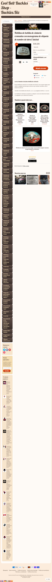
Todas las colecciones (25, 16)
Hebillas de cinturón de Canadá (6, 54)
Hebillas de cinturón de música (6, 165)
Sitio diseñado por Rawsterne (26, 576)
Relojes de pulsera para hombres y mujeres (6, 295)
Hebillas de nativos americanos (6, 171)
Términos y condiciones (20, 572)
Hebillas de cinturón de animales (6, 35)
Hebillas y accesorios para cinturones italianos (5, 240)
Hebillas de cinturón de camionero (6, 210)
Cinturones (6, 266)
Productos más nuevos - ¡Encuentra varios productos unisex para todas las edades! (6, 201)
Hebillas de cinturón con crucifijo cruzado (6, 68)
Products (20, 20)
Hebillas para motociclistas (6, 159)
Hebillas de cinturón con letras (6, 146)
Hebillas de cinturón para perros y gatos (6, 81)
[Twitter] (4, 350)
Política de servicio (32, 572)
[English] (1, 581)
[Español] (12, 581)
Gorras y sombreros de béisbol (6, 275)
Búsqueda (5, 570)
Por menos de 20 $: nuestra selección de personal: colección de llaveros (6, 323)
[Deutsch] (5, 581)
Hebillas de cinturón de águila (6, 87)
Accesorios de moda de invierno (6, 301)
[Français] (3, 581)
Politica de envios (22, 570)
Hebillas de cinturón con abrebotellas (6, 41)
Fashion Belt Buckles (6, 331)
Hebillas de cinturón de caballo (6, 140)
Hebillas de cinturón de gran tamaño (6, 47)
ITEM (34, 52)
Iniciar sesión (29, 1)
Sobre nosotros (12, 570)
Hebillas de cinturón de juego (6, 122)
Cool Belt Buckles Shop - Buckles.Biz (24, 575)
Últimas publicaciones (6, 340)
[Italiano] (7, 581)
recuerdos (5, 316)
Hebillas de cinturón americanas (6, 29)
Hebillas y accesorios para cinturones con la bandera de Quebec (6, 259)
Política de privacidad (32, 570)
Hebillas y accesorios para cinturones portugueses (6, 249)
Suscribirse (7, 371)
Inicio (16, 20)
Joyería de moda (6, 312)
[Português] (10, 581)
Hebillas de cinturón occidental (6, 216)
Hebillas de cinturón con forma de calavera (6, 185)
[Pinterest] (10, 350)
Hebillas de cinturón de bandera (6, 99)
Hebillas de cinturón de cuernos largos (6, 153)
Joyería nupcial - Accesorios (5, 281)
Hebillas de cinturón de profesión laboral (6, 223)
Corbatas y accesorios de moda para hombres (6, 288)
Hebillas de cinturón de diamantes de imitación (6, 177)
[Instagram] (4, 352)
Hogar (5, 25)
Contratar (36, 1)
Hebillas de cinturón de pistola (6, 128)
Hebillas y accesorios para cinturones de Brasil (6, 231)
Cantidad (35, 61)
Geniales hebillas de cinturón (6, 74)
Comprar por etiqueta (6, 335)
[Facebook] (7, 350)
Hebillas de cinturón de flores (6, 93)
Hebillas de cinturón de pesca (6, 111)
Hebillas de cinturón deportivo (6, 191)
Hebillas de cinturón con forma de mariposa (6, 61)
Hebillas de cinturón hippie (6, 134)
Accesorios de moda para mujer (6, 307)
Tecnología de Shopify (26, 577)
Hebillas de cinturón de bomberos (6, 105)
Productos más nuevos (6, 270)
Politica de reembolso (44, 570)
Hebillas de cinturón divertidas (6, 117)
